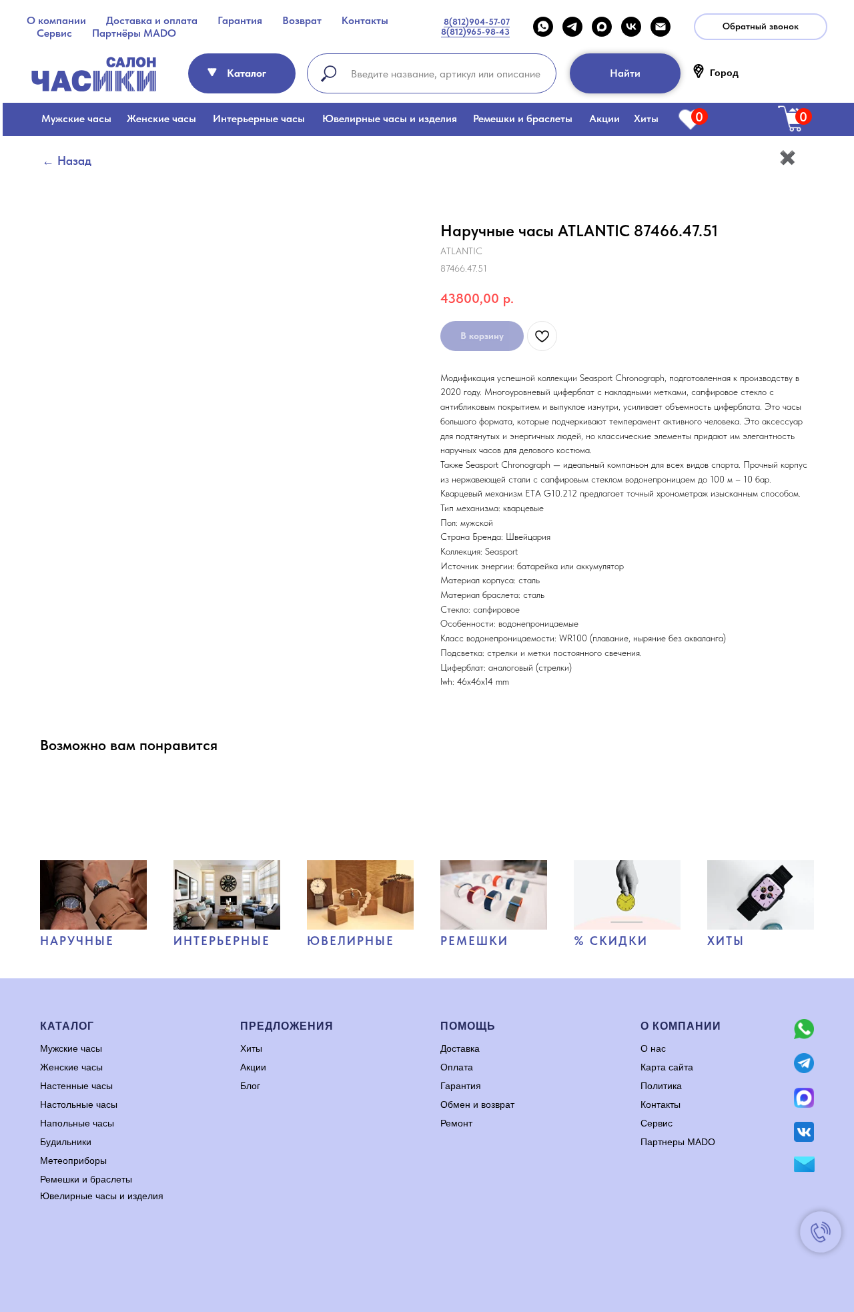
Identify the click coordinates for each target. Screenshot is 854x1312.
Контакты (365, 20)
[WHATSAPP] (543, 27)
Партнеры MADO (677, 1141)
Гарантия (240, 20)
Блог (250, 1085)
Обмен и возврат (477, 1104)
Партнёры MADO (134, 33)
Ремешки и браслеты (522, 118)
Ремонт (456, 1123)
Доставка (460, 1048)
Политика (661, 1085)
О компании (56, 20)
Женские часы (161, 118)
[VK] (631, 27)
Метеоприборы (73, 1160)
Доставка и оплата (151, 20)
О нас (653, 1048)
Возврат (302, 20)
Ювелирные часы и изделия (389, 118)
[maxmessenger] (602, 27)
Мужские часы (76, 118)
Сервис (54, 33)
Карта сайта (666, 1067)
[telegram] (572, 27)
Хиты (646, 118)
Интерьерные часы (259, 118)
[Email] (661, 27)
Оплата (456, 1067)
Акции (604, 118)
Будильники (65, 1141)
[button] (760, 26)
